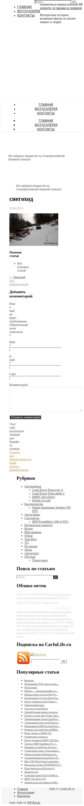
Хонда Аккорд (63, 626)
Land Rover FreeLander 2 (48, 493)
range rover (56, 594)
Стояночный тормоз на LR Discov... (41, 722)
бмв (54, 626)
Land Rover (62, 607)
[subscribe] (38, 654)
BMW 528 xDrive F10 (35, 779)
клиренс (51, 629)
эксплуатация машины (60, 612)
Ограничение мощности (36, 736)
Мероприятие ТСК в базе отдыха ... (41, 684)
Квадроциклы (33, 504)
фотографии (65, 619)
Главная (24, 7)
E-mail (12, 360)
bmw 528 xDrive (41, 594)
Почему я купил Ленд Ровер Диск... (42, 715)
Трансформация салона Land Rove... (42, 719)
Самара (60, 632)
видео (68, 594)
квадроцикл (31, 625)
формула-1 (22, 619)
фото (19, 629)
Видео (28, 528)
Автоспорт (31, 553)
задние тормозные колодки (29, 615)
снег (67, 633)
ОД (22, 625)
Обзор (28, 535)
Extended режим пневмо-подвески (41, 712)
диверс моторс (51, 602)
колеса (64, 615)
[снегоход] (33, 244)
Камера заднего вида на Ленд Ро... (41, 694)
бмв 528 (57, 597)
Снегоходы (31, 518)
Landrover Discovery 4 (41, 632)
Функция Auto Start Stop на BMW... (41, 729)
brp (63, 594)
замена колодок (39, 629)
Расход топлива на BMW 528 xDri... (42, 740)
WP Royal (33, 802)
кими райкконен (42, 622)
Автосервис (32, 514)
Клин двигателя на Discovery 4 (39, 768)
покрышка (26, 629)
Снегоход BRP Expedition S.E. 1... (40, 743)
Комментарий (18, 384)
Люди (28, 549)
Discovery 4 (24, 594)
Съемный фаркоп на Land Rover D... (42, 758)
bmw (72, 633)
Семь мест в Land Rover (36, 708)
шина (39, 598)
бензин (20, 622)
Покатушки (40, 560)
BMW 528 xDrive (43, 497)
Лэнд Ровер (58, 622)
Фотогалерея (28, 11)
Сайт (12, 374)
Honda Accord (41, 500)
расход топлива (24, 598)
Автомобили (32, 486)
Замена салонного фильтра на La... (41, 754)
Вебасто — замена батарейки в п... (41, 691)
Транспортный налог (34, 705)
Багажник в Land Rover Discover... (41, 747)
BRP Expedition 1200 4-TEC (50, 521)
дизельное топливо (50, 619)
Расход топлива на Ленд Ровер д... (41, 701)
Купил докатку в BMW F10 (37, 733)
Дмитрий (19, 277)
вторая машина (45, 626)
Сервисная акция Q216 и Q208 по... (41, 775)
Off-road (29, 556)
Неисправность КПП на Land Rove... (42, 726)
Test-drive (30, 539)
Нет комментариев (18, 282)
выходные (47, 598)
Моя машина (32, 532)
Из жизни (30, 546)
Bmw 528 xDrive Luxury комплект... (41, 761)
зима (34, 598)
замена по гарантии (51, 615)
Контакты (26, 15)
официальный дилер (40, 611)
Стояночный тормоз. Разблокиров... (42, 751)
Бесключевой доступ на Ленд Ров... (41, 698)
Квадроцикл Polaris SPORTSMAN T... (43, 765)
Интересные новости (38, 525)
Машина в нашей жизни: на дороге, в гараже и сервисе (61, 6)
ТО (26, 542)
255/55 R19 (29, 622)
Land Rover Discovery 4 (47, 490)
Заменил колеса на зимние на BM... (41, 782)
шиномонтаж (23, 611)
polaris (20, 636)
